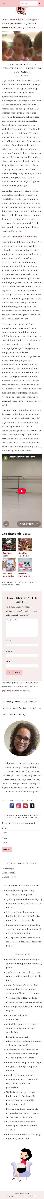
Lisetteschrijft (9, 873)
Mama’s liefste (9, 877)
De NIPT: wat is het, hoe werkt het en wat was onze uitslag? (19, 711)
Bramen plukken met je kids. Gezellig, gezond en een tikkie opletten (21, 1125)
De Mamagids (8, 869)
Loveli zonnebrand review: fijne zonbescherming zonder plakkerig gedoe (24, 963)
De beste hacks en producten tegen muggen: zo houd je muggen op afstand (24, 1066)
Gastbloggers (30, 19)
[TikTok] (32, 805)
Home (5, 19)
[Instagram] (18, 805)
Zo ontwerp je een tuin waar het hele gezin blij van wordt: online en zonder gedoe (24, 929)
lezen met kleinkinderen (24, 236)
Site (8, 661)
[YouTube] (25, 805)
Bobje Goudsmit (26, 582)
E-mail (9, 651)
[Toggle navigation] (4, 3)
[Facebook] (11, 805)
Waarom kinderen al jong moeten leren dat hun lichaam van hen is (24, 903)
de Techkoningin (29, 1196)
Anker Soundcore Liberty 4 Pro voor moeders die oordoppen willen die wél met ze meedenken (23, 989)
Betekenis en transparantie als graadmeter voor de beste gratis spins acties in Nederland (22, 1113)
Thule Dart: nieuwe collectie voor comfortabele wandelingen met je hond (23, 976)
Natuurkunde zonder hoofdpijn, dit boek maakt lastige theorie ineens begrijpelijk (23, 916)
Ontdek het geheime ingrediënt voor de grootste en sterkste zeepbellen (22, 1028)
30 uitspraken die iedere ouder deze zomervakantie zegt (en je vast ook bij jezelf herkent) (22, 1053)
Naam (9, 641)
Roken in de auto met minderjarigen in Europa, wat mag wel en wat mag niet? (24, 1041)
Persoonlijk (16, 19)
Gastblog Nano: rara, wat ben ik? (21, 702)
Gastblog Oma (9, 23)
